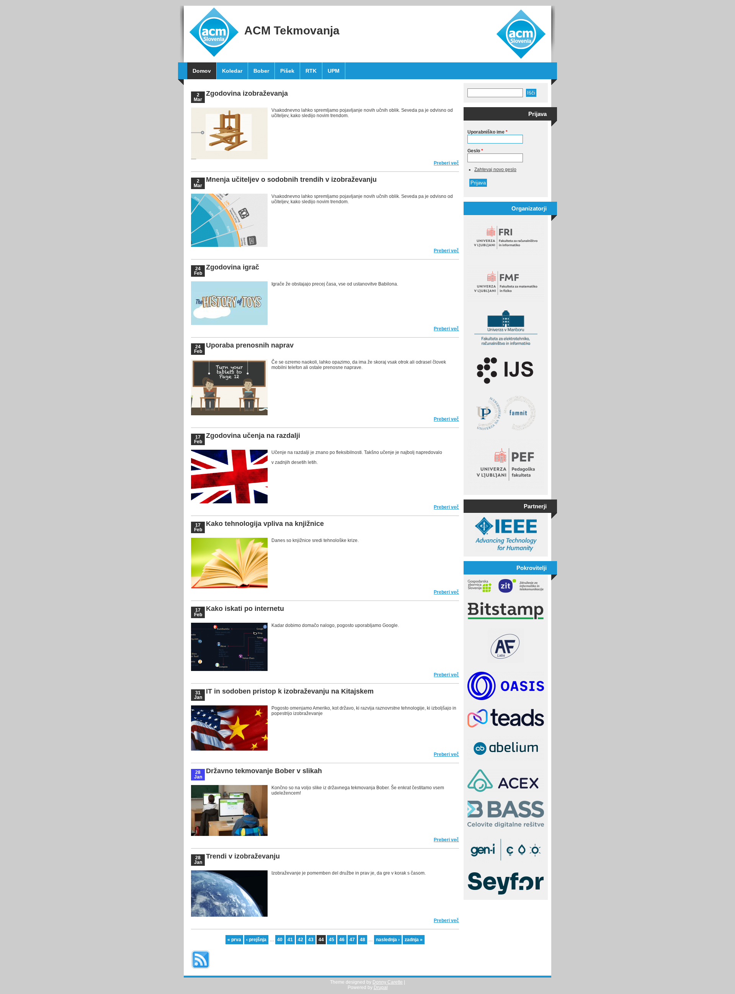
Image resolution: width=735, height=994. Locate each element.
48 (362, 939)
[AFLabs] (506, 661)
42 (300, 939)
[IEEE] (506, 550)
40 (280, 939)
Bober (261, 71)
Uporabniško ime (487, 132)
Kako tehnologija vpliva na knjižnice (265, 523)
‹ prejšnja (256, 939)
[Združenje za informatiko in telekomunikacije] (505, 591)
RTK (311, 71)
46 (342, 939)
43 (311, 939)
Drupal (381, 987)
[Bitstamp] (505, 618)
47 (352, 939)
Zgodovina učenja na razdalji (253, 435)
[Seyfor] (505, 893)
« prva (234, 939)
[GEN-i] (505, 861)
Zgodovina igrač (232, 267)
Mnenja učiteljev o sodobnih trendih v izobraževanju (291, 179)
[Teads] (505, 726)
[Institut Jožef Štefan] (505, 385)
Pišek (287, 71)
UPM (334, 71)
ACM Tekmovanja (292, 30)
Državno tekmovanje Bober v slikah (264, 771)
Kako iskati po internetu (245, 608)
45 (331, 939)
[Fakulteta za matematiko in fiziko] (505, 300)
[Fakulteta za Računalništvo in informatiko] (505, 254)
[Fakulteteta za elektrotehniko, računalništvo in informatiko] (505, 343)
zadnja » (414, 939)
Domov (202, 71)
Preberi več (446, 163)
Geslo (475, 150)
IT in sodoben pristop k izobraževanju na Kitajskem (290, 691)
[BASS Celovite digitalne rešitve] (505, 826)
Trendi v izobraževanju (243, 856)
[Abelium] (505, 759)
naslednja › (388, 939)
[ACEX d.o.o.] (505, 790)
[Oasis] (505, 698)
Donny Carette (387, 982)
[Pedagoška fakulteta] (505, 488)
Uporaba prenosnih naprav (250, 345)
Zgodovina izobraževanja (247, 93)
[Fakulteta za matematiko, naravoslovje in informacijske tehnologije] (506, 428)
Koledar (232, 71)
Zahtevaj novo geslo (495, 169)
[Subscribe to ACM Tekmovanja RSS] (200, 969)
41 (290, 939)
